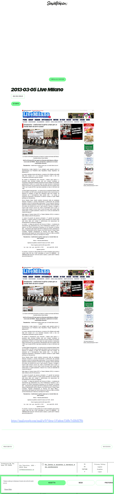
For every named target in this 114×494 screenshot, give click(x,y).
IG (84, 466)
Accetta (51, 483)
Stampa (16, 104)
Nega (81, 483)
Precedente (7, 446)
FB (84, 464)
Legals (100, 466)
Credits (100, 469)
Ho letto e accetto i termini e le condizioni (60, 466)
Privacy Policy (8, 489)
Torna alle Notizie (57, 79)
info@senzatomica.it (26, 469)
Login (100, 471)
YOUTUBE (84, 469)
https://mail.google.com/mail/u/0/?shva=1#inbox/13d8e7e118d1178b (47, 421)
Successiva (107, 446)
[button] (1, 8)
